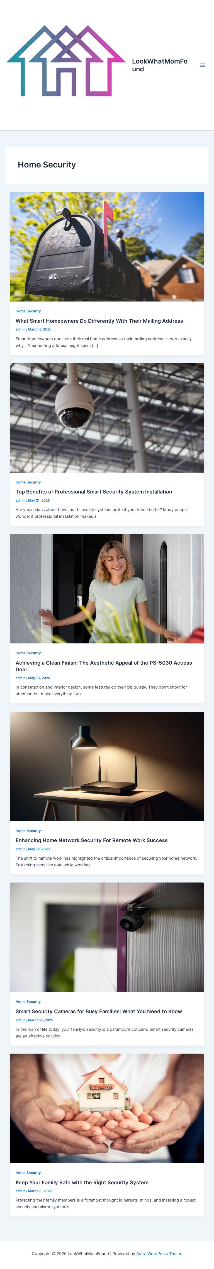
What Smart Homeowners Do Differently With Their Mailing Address (99, 321)
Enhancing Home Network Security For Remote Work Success (92, 840)
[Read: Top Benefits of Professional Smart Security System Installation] (107, 417)
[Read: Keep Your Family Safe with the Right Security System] (107, 1107)
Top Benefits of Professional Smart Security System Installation (94, 491)
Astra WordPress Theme (159, 1253)
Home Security (28, 311)
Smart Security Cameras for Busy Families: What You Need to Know (99, 1011)
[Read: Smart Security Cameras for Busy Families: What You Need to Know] (107, 937)
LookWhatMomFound (160, 65)
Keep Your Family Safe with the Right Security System (82, 1182)
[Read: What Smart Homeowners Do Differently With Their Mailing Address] (107, 246)
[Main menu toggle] (202, 65)
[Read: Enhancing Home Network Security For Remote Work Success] (107, 766)
